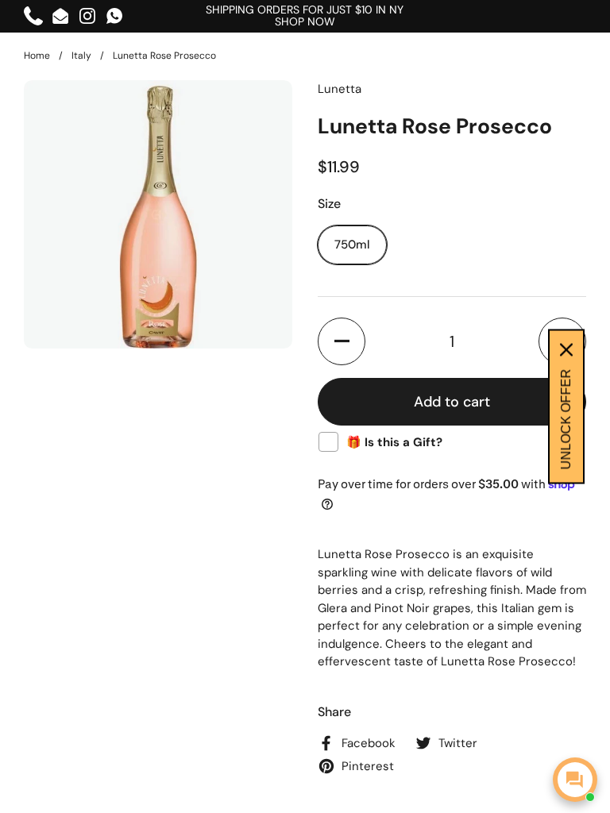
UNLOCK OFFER (566, 419)
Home (37, 55)
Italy (81, 55)
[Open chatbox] (575, 779)
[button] (341, 341)
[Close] (566, 350)
